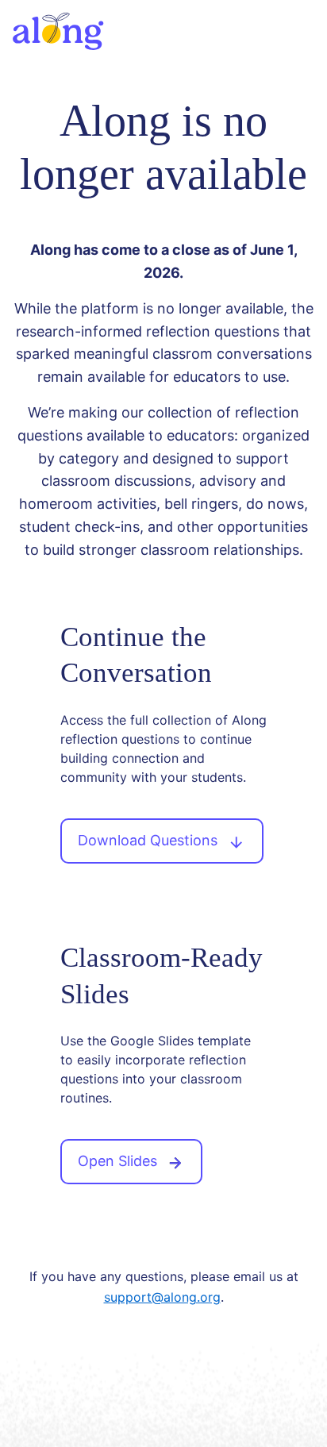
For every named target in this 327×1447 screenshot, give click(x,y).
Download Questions (149, 840)
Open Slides (119, 1161)
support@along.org (162, 1297)
